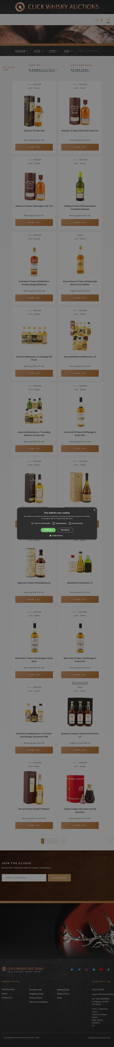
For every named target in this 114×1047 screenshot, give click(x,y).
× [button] (94, 510)
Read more (69, 518)
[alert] (57, 523)
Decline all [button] (65, 530)
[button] (57, 535)
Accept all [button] (48, 530)
